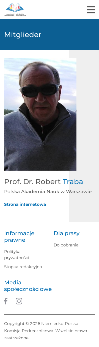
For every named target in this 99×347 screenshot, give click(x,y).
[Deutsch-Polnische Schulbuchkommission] (15, 9)
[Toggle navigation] (91, 10)
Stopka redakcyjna (23, 266)
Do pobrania (66, 245)
